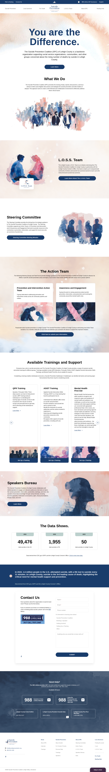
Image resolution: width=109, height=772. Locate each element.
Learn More (54, 67)
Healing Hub (100, 8)
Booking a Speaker (61, 620)
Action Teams (79, 746)
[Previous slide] (11, 422)
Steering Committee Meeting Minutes (25, 237)
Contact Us (19, 2)
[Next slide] (97, 422)
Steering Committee (81, 743)
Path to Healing (9, 2)
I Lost (96, 746)
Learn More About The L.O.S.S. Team (77, 178)
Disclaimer (33, 769)
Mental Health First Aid (80, 389)
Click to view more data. (76, 555)
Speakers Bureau (80, 752)
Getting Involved (61, 623)
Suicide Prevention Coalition (64, 618)
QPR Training (19, 388)
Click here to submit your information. (55, 334)
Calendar (43, 746)
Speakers (58, 755)
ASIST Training (51, 388)
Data (77, 755)
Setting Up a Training (62, 626)
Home (42, 739)
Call (60, 686)
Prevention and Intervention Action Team (33, 289)
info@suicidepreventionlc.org (14, 748)
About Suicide (59, 743)
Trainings (43, 749)
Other (58, 629)
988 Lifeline (35, 685)
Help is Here (98, 770)
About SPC (84, 8)
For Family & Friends (61, 746)
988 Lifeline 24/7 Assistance (89, 2)
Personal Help (59, 749)
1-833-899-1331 (78, 715)
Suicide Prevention (10, 8)
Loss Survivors (27, 8)
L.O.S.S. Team (68, 8)
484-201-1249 (10, 750)
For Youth (42, 8)
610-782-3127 (20, 715)
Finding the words (99, 743)
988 (50, 609)
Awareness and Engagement (72, 288)
